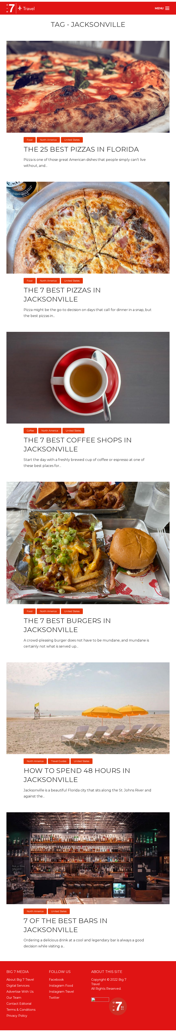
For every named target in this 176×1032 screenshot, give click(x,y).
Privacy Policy (16, 1016)
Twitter (54, 998)
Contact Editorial (18, 1004)
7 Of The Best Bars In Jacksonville (66, 925)
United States (72, 139)
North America (48, 139)
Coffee (30, 430)
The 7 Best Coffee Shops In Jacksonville (78, 444)
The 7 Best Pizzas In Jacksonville (62, 294)
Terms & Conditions (20, 1010)
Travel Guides (58, 761)
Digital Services (17, 986)
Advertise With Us (19, 992)
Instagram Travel (61, 992)
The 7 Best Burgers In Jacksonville (67, 625)
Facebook (56, 980)
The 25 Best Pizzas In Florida (81, 149)
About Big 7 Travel (20, 980)
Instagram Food (61, 986)
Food (29, 139)
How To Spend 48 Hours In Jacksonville (77, 775)
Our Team (13, 998)
